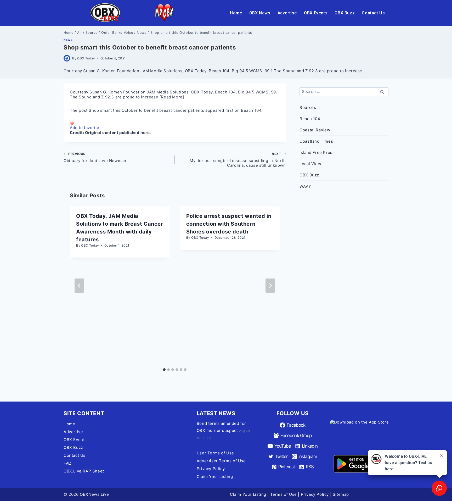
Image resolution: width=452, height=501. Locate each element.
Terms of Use (283, 494)
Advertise (287, 12)
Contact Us (373, 12)
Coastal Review (315, 129)
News (68, 40)
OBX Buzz (345, 12)
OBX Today (86, 58)
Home (236, 12)
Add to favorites (86, 127)
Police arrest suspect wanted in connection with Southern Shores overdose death (229, 224)
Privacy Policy (211, 468)
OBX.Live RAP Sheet (84, 471)
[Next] (270, 286)
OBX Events (315, 12)
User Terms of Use (215, 452)
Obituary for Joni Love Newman (95, 157)
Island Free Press (317, 152)
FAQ (67, 463)
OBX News (259, 12)
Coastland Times (316, 141)
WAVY (305, 186)
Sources (308, 107)
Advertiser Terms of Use (221, 460)
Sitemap (341, 494)
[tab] (164, 369)
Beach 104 (251, 110)
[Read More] (172, 96)
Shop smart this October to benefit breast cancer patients (146, 110)
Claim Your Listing (215, 476)
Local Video (311, 163)
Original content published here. (118, 132)
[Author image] (67, 58)
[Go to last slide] (79, 286)
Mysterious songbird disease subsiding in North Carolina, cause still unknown (238, 160)
